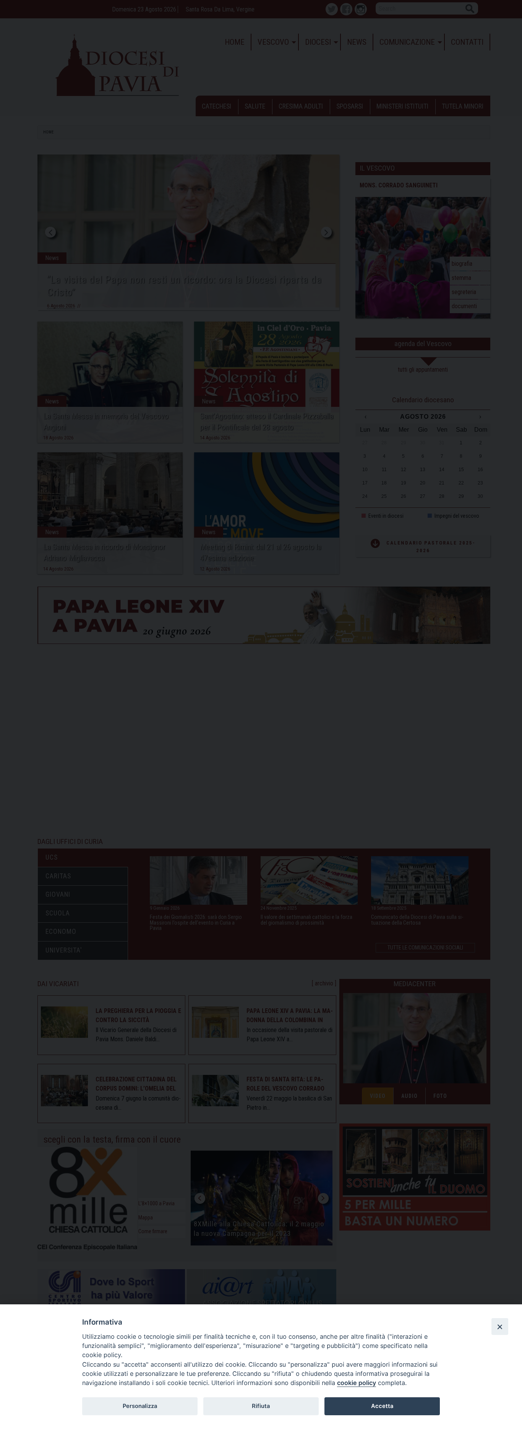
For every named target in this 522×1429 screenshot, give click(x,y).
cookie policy (356, 1383)
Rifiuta (261, 1406)
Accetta (382, 1406)
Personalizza (140, 1406)
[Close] (499, 1326)
